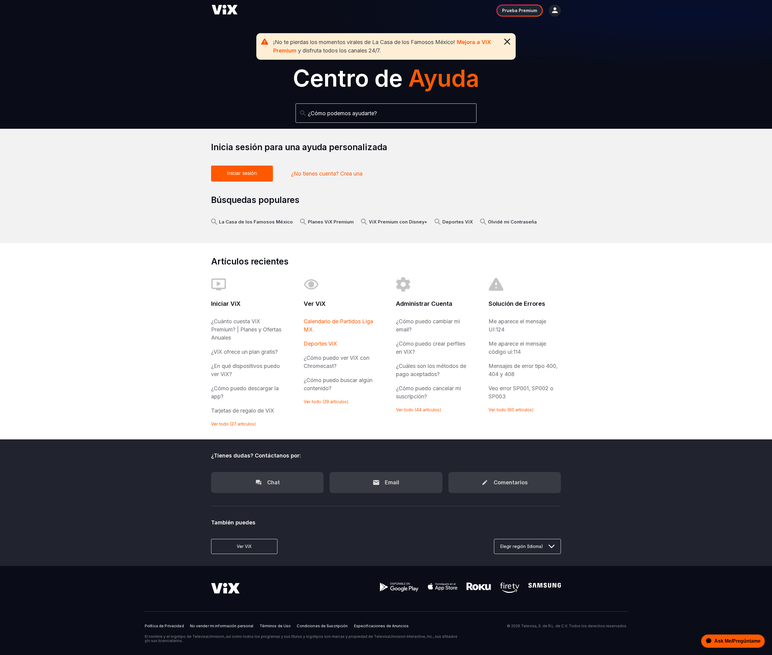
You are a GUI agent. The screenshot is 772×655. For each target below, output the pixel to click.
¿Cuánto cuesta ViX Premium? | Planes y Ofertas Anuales (246, 329)
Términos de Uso (275, 626)
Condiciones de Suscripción (322, 626)
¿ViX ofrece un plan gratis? (244, 352)
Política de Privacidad (164, 626)
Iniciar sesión (242, 173)
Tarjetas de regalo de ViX (242, 410)
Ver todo (233, 423)
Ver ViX (244, 546)
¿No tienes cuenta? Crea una (326, 173)
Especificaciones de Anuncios (381, 626)
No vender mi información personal (222, 626)
